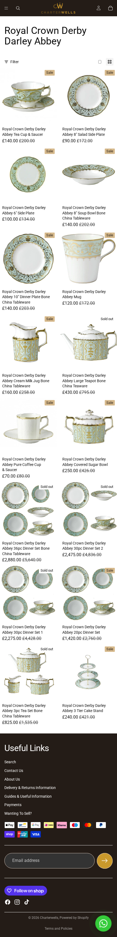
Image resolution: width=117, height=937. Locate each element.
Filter (14, 62)
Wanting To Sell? (18, 813)
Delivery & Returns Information (30, 787)
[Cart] (110, 8)
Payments (12, 805)
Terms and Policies (58, 928)
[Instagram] (17, 902)
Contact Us (13, 770)
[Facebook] (7, 902)
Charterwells (49, 918)
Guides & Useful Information (28, 796)
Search (10, 762)
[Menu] (6, 8)
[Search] (18, 8)
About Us (12, 779)
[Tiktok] (26, 902)
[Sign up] (105, 861)
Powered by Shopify (74, 918)
